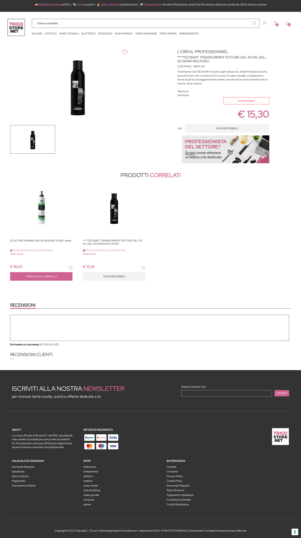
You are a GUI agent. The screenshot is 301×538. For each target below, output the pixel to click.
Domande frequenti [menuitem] (23, 467)
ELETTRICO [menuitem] (89, 33)
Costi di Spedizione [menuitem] (178, 504)
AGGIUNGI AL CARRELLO (41, 276)
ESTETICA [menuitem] (51, 33)
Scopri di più (16, 253)
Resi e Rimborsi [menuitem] (175, 490)
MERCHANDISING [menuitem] (146, 33)
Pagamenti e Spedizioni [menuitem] (180, 495)
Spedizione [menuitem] (18, 471)
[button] (254, 23)
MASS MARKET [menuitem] (124, 33)
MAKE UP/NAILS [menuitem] (69, 33)
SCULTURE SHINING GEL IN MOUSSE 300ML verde (40, 240)
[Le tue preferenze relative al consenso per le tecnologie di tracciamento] (295, 532)
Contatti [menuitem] (171, 467)
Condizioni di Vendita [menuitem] (179, 499)
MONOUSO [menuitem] (105, 33)
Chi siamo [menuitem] (172, 471)
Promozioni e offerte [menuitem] (23, 485)
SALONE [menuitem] (37, 33)
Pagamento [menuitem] (18, 481)
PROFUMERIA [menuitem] (168, 33)
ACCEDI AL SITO (49, 344)
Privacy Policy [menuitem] (175, 476)
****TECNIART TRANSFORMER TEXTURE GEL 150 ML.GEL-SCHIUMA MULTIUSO (112, 242)
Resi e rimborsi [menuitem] (20, 476)
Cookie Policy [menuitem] (174, 481)
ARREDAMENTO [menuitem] (189, 33)
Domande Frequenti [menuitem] (178, 485)
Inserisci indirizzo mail (194, 387)
